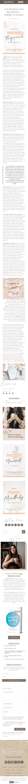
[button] (26, 2)
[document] (14, 392)
